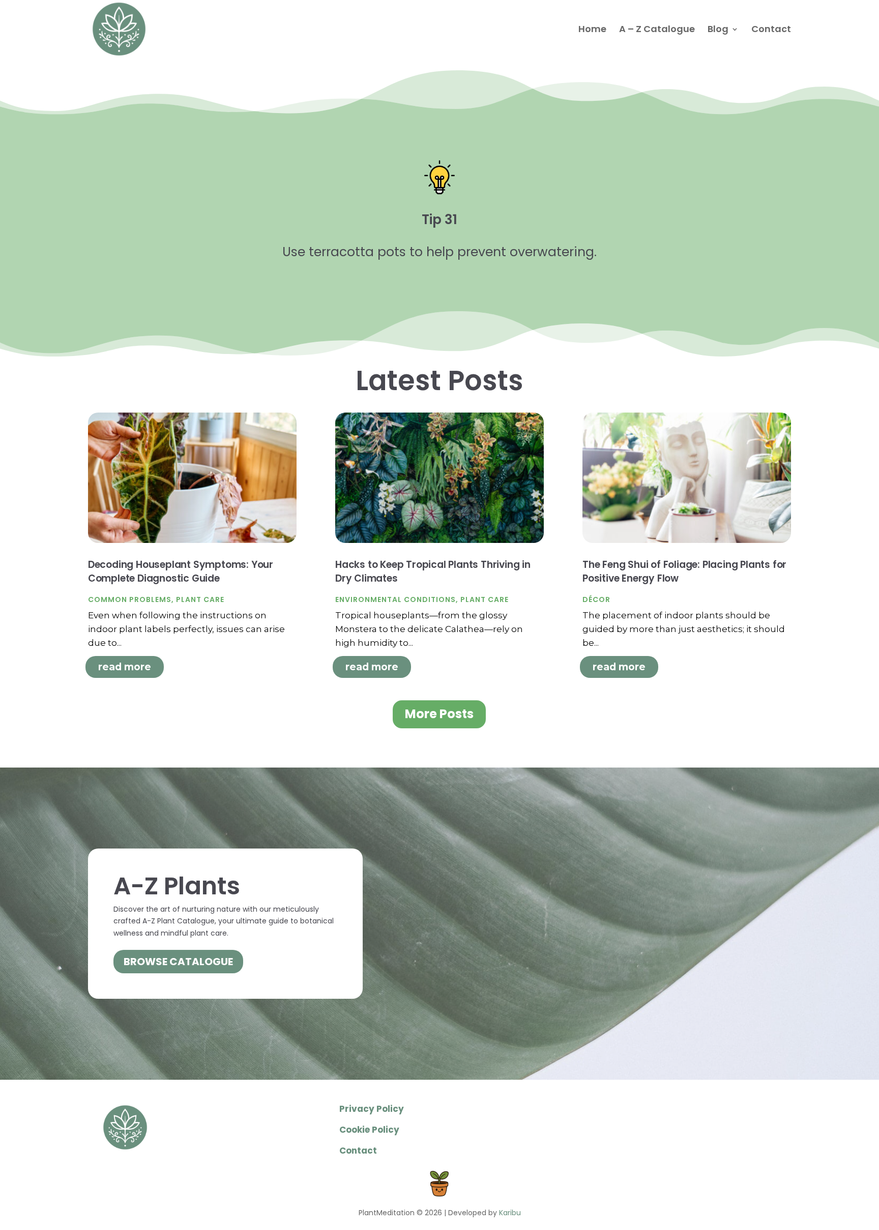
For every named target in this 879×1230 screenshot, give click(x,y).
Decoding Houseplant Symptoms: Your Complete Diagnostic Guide (180, 571)
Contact (771, 30)
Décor (596, 599)
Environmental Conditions (395, 599)
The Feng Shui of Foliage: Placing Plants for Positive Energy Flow (684, 571)
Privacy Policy (371, 1109)
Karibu (510, 1213)
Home (592, 30)
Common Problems (129, 599)
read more (124, 667)
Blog (718, 30)
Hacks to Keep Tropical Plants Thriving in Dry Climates (433, 571)
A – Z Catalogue (657, 30)
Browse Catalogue (178, 961)
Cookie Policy (369, 1130)
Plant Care (200, 599)
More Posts (439, 713)
